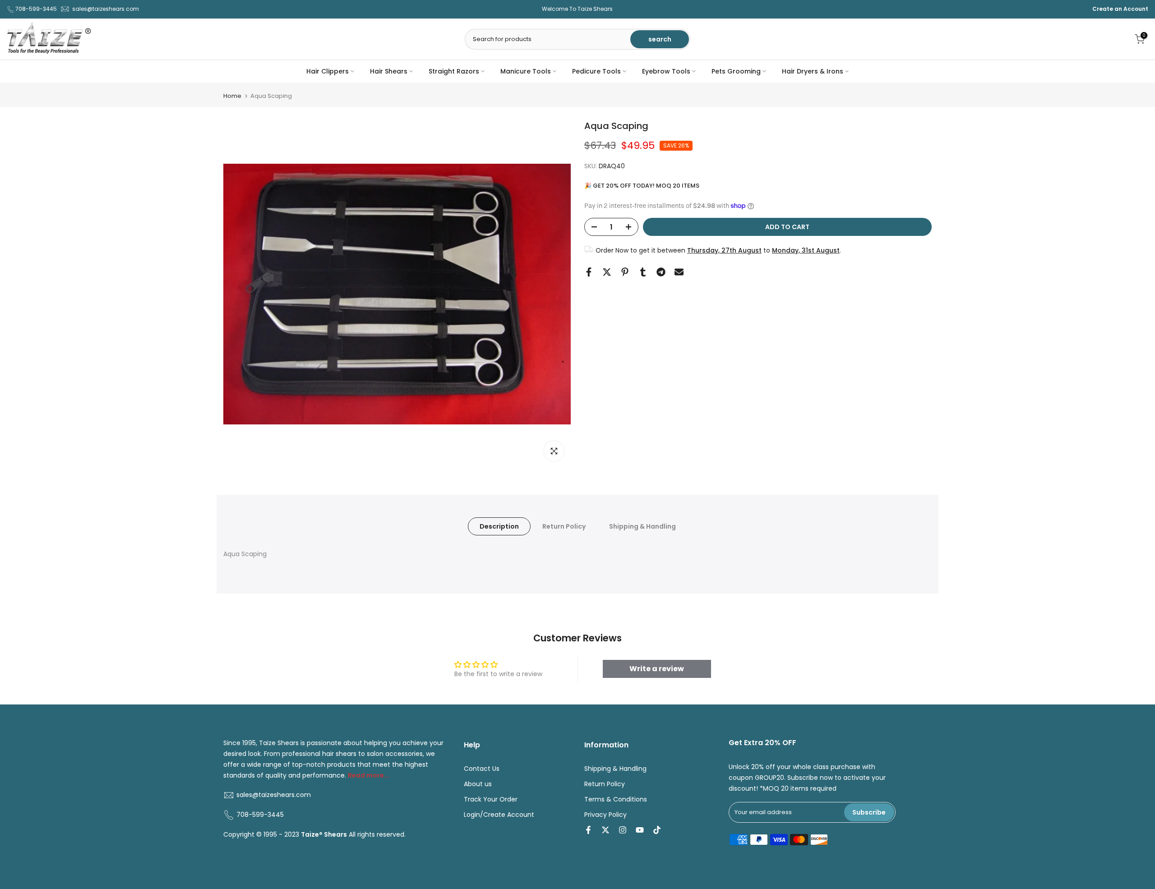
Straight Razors (454, 71)
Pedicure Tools (596, 71)
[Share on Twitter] (606, 272)
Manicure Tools (525, 71)
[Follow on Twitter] (605, 830)
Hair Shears (388, 71)
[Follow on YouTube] (640, 830)
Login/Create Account (499, 815)
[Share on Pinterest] (624, 272)
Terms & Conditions (615, 799)
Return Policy (564, 526)
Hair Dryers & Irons (812, 71)
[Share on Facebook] (588, 272)
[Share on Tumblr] (642, 272)
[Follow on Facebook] (588, 830)
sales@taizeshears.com (105, 9)
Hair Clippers (327, 71)
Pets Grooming (736, 71)
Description (499, 526)
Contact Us (481, 769)
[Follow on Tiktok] (657, 830)
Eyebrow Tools (666, 71)
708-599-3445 (36, 9)
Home (232, 96)
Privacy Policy (605, 815)
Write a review (656, 668)
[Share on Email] (679, 272)
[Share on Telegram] (660, 272)
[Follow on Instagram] (623, 830)
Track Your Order (490, 799)
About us (478, 784)
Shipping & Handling (642, 526)
